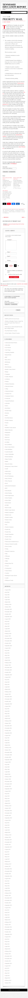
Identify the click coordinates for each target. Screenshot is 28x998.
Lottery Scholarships (9, 454)
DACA (6, 405)
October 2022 (8, 701)
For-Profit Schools (9, 417)
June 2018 (7, 825)
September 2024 (8, 645)
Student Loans (8, 515)
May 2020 (7, 769)
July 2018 (7, 822)
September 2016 (8, 876)
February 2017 (8, 864)
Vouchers (7, 573)
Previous (5, 217)
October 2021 (8, 730)
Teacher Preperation (9, 534)
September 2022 (8, 704)
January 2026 (8, 606)
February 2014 (8, 951)
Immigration (7, 432)
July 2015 (7, 910)
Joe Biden (7, 442)
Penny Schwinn (8, 478)
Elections (7, 413)
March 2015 (7, 919)
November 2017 (8, 842)
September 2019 (8, 788)
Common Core (8, 393)
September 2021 (8, 733)
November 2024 (8, 640)
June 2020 (7, 767)
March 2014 (7, 948)
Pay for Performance (9, 476)
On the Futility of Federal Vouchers (12, 333)
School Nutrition (8, 498)
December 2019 (8, 781)
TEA (6, 524)
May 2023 (7, 684)
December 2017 (8, 839)
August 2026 (8, 590)
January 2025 (8, 636)
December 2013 (8, 956)
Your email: (5, 166)
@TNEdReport (13, 163)
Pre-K (6, 483)
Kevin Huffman (8, 444)
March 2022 (7, 718)
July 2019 (7, 793)
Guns (6, 425)
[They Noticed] (8, 195)
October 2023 (8, 672)
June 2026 (7, 594)
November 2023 (8, 670)
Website (8, 260)
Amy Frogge (7, 350)
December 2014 (8, 927)
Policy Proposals (8, 481)
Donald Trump (8, 410)
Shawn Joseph (8, 507)
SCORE (7, 505)
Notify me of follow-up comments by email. (14, 271)
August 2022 (8, 706)
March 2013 (7, 978)
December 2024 (8, 638)
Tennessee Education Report (14, 5)
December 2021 (8, 725)
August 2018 (8, 820)
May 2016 (7, 885)
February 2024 (8, 662)
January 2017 (8, 866)
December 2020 (8, 752)
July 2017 (7, 851)
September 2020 (8, 759)
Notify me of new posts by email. (15, 274)
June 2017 (7, 854)
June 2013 (7, 970)
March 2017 (7, 861)
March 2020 (7, 774)
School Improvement (9, 495)
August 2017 (8, 849)
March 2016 (7, 890)
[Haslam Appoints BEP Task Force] (18, 183)
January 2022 (8, 723)
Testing (6, 548)
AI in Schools (8, 347)
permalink (6, 212)
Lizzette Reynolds (9, 451)
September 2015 (8, 905)
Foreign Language (9, 420)
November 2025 (8, 611)
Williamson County (9, 580)
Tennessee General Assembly (11, 544)
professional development (10, 485)
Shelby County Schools (10, 510)
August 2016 (8, 878)
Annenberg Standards (9, 352)
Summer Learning (9, 517)
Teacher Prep (8, 531)
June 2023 (7, 682)
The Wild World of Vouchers (11, 330)
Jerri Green (7, 439)
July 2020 (7, 764)
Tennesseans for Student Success (12, 541)
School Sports (8, 502)
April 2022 (7, 716)
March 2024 (7, 660)
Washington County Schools (11, 575)
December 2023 (8, 667)
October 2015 (8, 902)
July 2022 (7, 708)
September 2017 (8, 847)
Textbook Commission (9, 551)
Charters (7, 381)
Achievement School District (11, 342)
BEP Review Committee (9, 210)
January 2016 (8, 895)
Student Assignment (9, 512)
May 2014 (7, 944)
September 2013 (8, 963)
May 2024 (7, 655)
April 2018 (7, 830)
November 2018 (8, 813)
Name (8, 252)
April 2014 (7, 946)
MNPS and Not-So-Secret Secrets (12, 318)
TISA (6, 553)
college (6, 388)
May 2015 (7, 915)
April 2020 (7, 771)
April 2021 (7, 742)
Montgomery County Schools (11, 466)
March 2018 (7, 832)
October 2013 (8, 961)
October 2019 (8, 786)
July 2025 (7, 621)
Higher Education (9, 430)
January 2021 (8, 750)
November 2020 (8, 754)
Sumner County (8, 519)
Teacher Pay (7, 529)
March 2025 (7, 631)
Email (8, 256)
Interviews (7, 437)
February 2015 (8, 922)
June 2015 (7, 912)
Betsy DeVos (8, 359)
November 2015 (8, 900)
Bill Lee (7, 364)
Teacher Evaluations (9, 527)
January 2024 (8, 665)
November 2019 (8, 784)
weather (6, 578)
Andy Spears (21, 209)
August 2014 (8, 936)
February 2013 (8, 980)
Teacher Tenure (8, 536)
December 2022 (8, 696)
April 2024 (7, 657)
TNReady (7, 558)
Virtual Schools (8, 570)
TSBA (6, 561)
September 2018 (8, 818)
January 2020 (8, 779)
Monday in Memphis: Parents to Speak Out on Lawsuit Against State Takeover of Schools (14, 322)
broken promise (21, 83)
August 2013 (8, 965)
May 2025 (7, 626)
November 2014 (8, 929)
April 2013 (7, 975)
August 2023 (8, 677)
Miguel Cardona (8, 459)
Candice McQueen (9, 376)
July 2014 (7, 939)
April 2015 (7, 917)
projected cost (5, 104)
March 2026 (7, 602)
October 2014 (8, 932)
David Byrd (7, 408)
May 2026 (7, 597)
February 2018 (8, 834)
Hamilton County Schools (10, 427)
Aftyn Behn (7, 345)
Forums (6, 422)
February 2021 (8, 747)
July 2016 (7, 881)
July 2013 (7, 968)
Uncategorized (8, 568)
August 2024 (8, 648)
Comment (9, 239)
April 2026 (7, 599)
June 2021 (7, 737)
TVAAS (7, 565)
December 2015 (8, 898)
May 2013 (7, 973)
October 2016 (8, 873)
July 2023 (7, 679)
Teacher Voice (8, 539)
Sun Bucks (7, 522)
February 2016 (8, 893)
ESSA (6, 415)
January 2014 (8, 953)
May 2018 (7, 827)
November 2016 (8, 871)
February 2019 (8, 805)
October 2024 (8, 643)
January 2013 (8, 982)
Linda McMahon (8, 449)
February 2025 (8, 633)
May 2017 (7, 856)
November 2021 (8, 728)
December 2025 (8, 609)
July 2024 (7, 650)
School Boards (8, 490)
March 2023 (7, 689)
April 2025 (7, 628)
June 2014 (7, 941)
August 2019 (8, 791)
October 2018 (8, 815)
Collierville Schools (9, 391)
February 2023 (8, 691)
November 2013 (8, 958)
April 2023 (7, 687)
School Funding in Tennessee (15, 211)
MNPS (6, 461)
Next (23, 217)
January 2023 (8, 694)
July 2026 (7, 592)
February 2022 (8, 720)
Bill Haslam (7, 362)
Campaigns (7, 374)
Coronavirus (7, 398)
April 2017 (7, 859)
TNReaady (7, 556)
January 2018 (8, 837)
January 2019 (8, 808)
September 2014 (8, 934)
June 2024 (7, 653)
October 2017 (8, 844)
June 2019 (7, 796)
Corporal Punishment (9, 401)
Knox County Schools (9, 447)
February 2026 (8, 604)
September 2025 (8, 616)
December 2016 (8, 868)
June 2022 (7, 711)
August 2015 (8, 907)
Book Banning (8, 367)
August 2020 (8, 762)
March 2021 (7, 745)
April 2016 (7, 888)
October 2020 (8, 757)
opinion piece (8, 471)
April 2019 (7, 801)
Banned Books (8, 354)
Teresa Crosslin (8, 546)
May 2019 (7, 798)
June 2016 (7, 883)
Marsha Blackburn (9, 456)
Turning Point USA (9, 563)
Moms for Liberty (8, 464)
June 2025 (7, 623)
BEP (13, 209)
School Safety (8, 500)
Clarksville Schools (9, 386)
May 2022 (7, 713)
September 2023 (8, 674)
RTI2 (6, 488)
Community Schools (9, 396)
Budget (6, 371)
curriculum (7, 403)
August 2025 (8, 619)
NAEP (6, 468)
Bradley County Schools (10, 369)
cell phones (7, 379)
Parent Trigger (8, 473)
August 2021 (8, 735)
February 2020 (8, 776)
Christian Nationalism (9, 384)
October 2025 (8, 614)
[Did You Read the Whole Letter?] (8, 183)
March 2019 (7, 803)
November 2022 (8, 699)
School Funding (8, 493)
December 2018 (8, 810)
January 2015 (8, 924)
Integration (7, 434)
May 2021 (7, 740)
